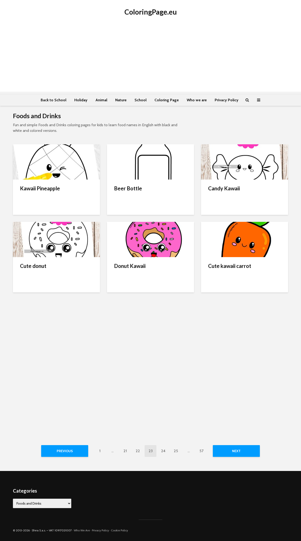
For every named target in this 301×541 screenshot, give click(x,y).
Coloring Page (166, 100)
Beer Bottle (128, 188)
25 (176, 451)
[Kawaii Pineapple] (56, 161)
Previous (65, 451)
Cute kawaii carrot (229, 266)
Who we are (197, 100)
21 (125, 451)
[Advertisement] (150, 59)
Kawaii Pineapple (40, 188)
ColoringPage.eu (150, 12)
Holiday (80, 100)
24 (163, 451)
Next (236, 451)
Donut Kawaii (130, 266)
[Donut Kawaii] (150, 239)
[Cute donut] (56, 239)
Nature (121, 100)
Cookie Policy (119, 530)
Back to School (53, 100)
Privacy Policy (226, 100)
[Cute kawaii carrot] (244, 239)
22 (138, 451)
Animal (101, 100)
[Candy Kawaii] (244, 161)
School (141, 100)
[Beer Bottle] (150, 161)
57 (201, 451)
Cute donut (33, 266)
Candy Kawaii (224, 188)
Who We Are (82, 530)
